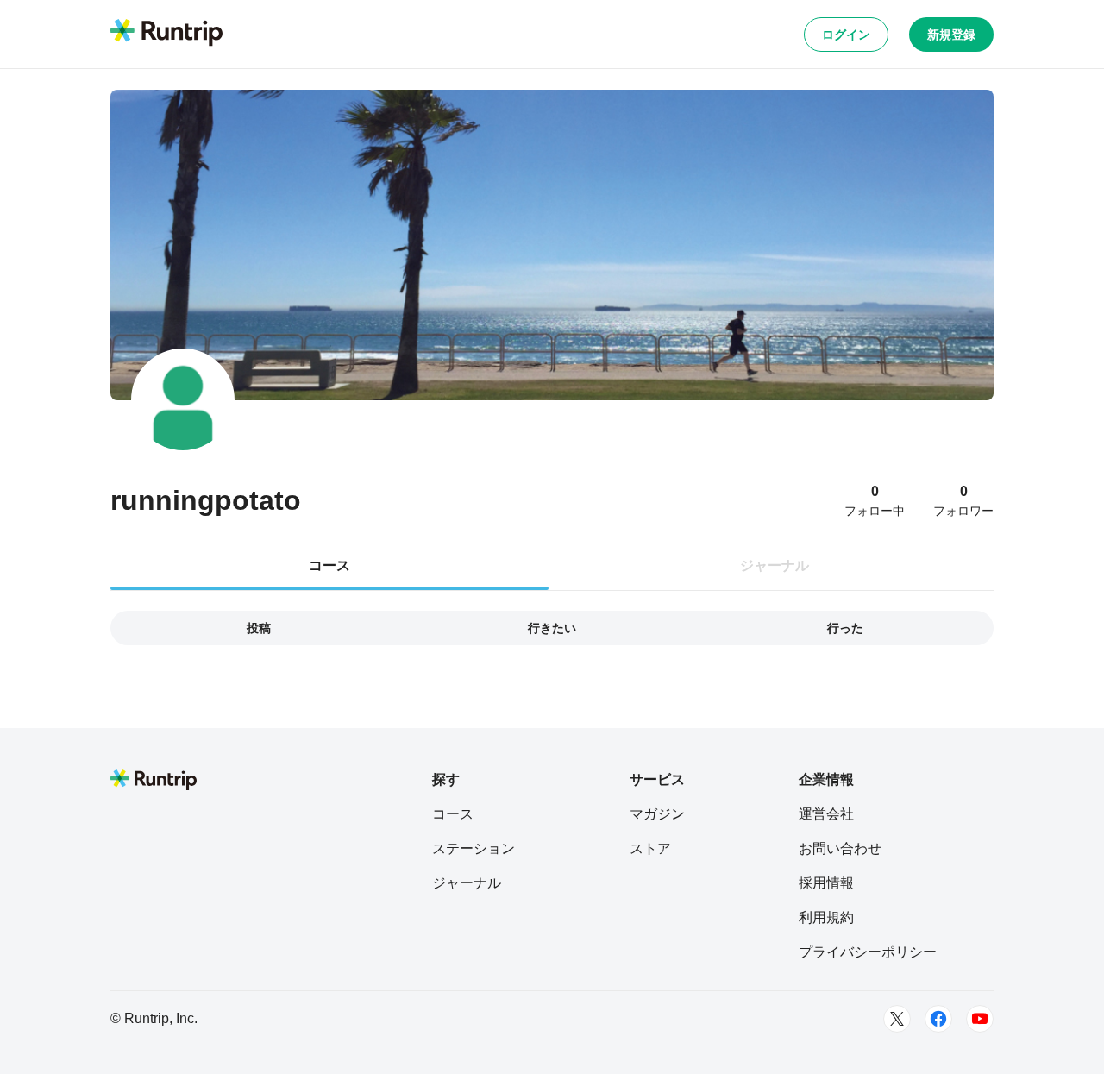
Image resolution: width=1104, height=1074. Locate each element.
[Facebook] (938, 1019)
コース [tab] (329, 565)
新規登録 (951, 34)
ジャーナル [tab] (774, 565)
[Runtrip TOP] (166, 33)
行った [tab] (845, 628)
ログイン (846, 34)
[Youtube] (980, 1019)
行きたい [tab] (552, 628)
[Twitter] (897, 1019)
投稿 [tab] (259, 628)
